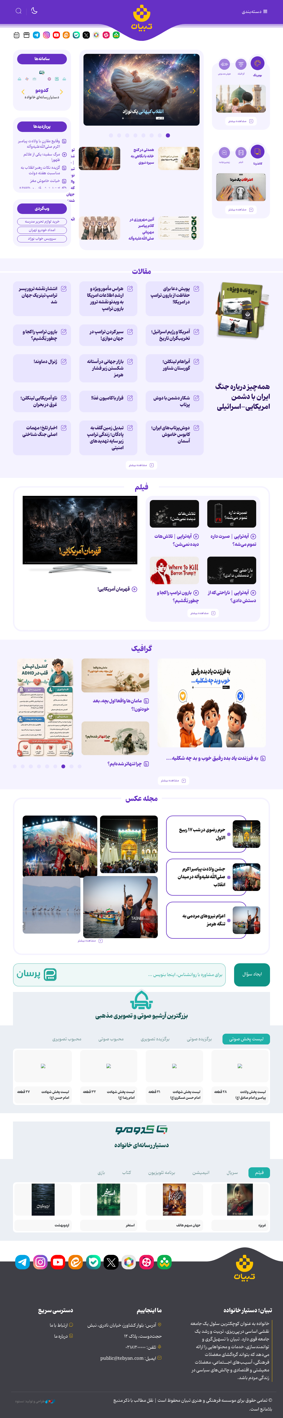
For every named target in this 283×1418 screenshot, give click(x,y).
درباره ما (61, 1336)
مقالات (141, 272)
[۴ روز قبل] (231, 514)
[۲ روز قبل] (45, 707)
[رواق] (34, 79)
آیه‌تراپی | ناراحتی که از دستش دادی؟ (232, 597)
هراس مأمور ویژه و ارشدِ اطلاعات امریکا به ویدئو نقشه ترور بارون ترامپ (105, 299)
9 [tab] (15, 766)
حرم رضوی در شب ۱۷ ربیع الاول (202, 834)
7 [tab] (119, 135)
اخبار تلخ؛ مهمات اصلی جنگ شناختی (39, 431)
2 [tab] (160, 135)
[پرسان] (57, 79)
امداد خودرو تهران (42, 230)
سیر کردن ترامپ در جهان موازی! (107, 335)
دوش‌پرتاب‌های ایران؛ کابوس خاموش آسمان (170, 434)
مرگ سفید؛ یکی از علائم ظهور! (41, 157)
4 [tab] (143, 135)
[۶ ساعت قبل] (179, 158)
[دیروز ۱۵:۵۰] (246, 920)
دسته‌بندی (252, 11)
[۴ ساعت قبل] (246, 834)
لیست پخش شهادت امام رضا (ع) (121, 1095)
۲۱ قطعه (154, 1092)
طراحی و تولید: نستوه (30, 1401)
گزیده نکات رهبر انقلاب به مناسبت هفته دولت (40, 170)
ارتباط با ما (59, 1325)
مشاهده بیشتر (237, 121)
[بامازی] (27, 79)
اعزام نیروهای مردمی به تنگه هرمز (203, 920)
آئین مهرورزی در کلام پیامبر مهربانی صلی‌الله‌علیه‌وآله (141, 229)
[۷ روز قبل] (174, 570)
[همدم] (49, 79)
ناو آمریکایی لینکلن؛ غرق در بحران (38, 401)
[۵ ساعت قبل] (179, 228)
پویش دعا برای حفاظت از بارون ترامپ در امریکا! (170, 295)
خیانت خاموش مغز (45, 181)
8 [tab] (111, 135)
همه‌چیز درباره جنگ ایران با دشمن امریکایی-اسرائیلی (242, 396)
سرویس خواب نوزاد (42, 239)
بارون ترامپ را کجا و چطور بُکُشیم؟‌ (40, 335)
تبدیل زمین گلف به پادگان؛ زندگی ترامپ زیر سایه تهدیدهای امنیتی (105, 438)
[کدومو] (41, 72)
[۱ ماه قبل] (241, 187)
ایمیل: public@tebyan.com (128, 1358)
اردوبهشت (62, 1225)
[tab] (257, 68)
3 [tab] (151, 135)
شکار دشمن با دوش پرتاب (171, 401)
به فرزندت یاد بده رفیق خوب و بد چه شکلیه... (212, 758)
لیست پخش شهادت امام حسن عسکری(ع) (185, 1095)
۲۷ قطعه (23, 1092)
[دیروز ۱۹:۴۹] (241, 99)
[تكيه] (64, 79)
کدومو (41, 90)
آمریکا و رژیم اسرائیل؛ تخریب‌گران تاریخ (170, 335)
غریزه (262, 1225)
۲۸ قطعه (220, 1092)
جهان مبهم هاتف (188, 1225)
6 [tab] (127, 135)
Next (89, 90)
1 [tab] (168, 135)
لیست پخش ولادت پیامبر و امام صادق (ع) (250, 1095)
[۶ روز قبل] (231, 570)
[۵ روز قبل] (174, 514)
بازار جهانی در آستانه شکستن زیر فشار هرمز (105, 368)
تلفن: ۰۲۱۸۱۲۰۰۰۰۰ (140, 1347)
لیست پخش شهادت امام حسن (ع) (55, 1095)
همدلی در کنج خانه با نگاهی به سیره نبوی (142, 156)
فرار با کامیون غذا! (107, 398)
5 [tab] (135, 135)
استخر (130, 1225)
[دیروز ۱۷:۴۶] (141, 90)
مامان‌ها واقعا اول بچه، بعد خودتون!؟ (121, 705)
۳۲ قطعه (89, 1092)
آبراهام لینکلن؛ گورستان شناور (176, 365)
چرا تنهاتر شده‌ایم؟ (125, 764)
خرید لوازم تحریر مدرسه (42, 221)
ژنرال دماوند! (45, 362)
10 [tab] (6, 766)
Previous (194, 90)
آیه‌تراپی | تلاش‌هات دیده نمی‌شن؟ (176, 540)
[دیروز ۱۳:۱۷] (51, 905)
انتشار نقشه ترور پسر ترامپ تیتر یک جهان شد (38, 295)
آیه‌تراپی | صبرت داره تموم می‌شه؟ (233, 540)
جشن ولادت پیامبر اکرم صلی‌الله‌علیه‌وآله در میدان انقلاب (201, 877)
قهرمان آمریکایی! (114, 589)
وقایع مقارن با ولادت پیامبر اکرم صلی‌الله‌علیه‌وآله (39, 144)
